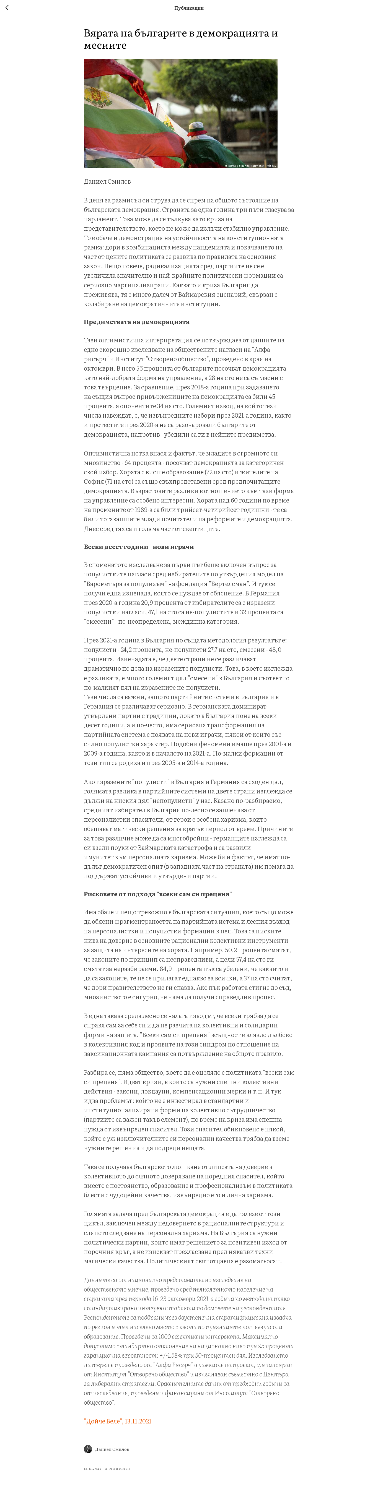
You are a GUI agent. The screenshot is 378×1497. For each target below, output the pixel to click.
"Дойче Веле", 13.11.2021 (117, 1420)
